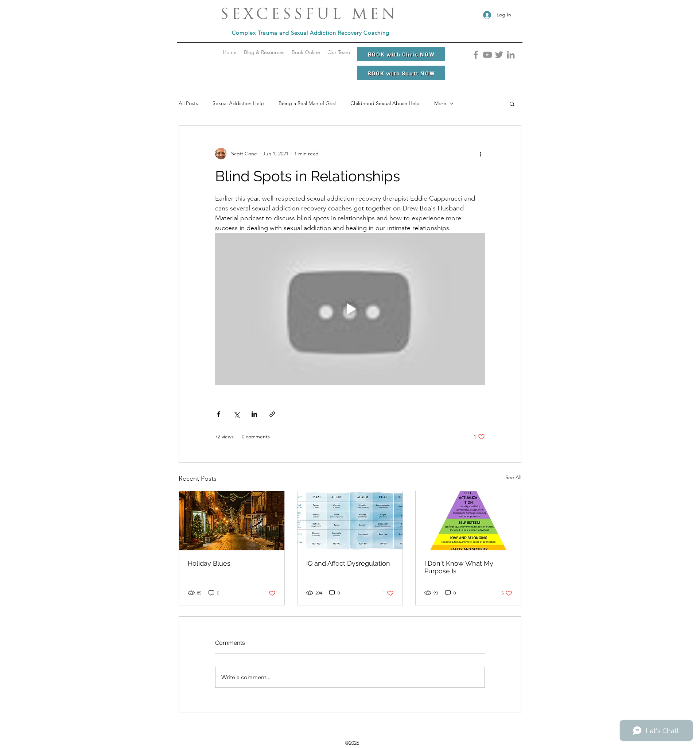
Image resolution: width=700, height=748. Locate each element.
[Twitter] (499, 54)
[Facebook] (475, 54)
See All (513, 477)
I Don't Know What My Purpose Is (458, 567)
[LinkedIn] (510, 54)
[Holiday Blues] (231, 520)
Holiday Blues (209, 563)
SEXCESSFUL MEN (309, 15)
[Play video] (350, 309)
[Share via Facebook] (218, 414)
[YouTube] (487, 54)
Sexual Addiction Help (238, 103)
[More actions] (480, 153)
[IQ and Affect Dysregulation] (350, 520)
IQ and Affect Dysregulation (348, 563)
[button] (264, 52)
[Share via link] (272, 414)
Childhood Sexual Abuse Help (385, 103)
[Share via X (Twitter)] (236, 414)
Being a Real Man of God (307, 103)
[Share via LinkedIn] (254, 414)
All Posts (188, 103)
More (440, 103)
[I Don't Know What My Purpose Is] (468, 520)
